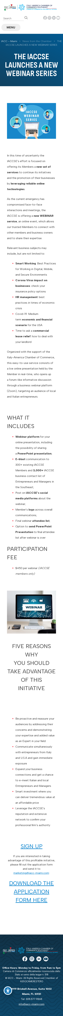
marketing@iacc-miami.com (31, 873)
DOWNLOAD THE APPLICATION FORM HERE (31, 891)
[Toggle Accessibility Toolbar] (8, 990)
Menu (11, 27)
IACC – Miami (9, 41)
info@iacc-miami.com (31, 1004)
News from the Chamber (37, 41)
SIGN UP (32, 846)
